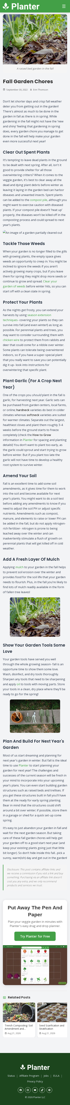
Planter (28, 440)
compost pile (38, 200)
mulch (19, 567)
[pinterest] (49, 1090)
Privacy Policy (35, 1081)
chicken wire (11, 340)
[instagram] (28, 1090)
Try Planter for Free (35, 936)
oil (18, 684)
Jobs (46, 1075)
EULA (56, 1075)
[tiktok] (42, 1090)
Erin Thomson (40, 89)
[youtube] (35, 1090)
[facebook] (21, 1090)
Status (11, 1075)
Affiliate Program (29, 1075)
